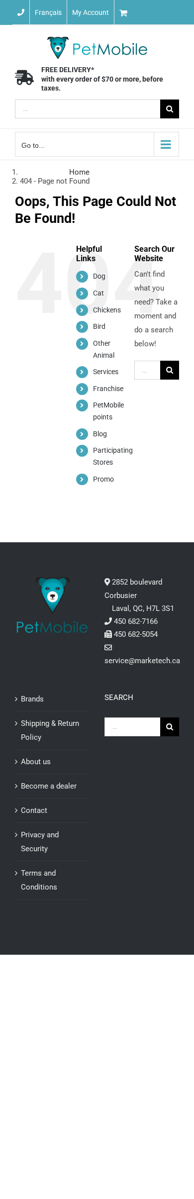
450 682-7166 (136, 621)
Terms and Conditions (39, 880)
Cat (98, 293)
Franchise (108, 389)
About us (36, 761)
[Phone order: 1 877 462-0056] (20, 12)
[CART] (154, 12)
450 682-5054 (136, 634)
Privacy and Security (40, 841)
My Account (90, 12)
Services (105, 372)
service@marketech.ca (142, 660)
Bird (99, 326)
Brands (32, 699)
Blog (100, 434)
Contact (34, 810)
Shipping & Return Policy (50, 730)
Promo (103, 479)
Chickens (107, 310)
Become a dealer (49, 786)
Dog (99, 276)
